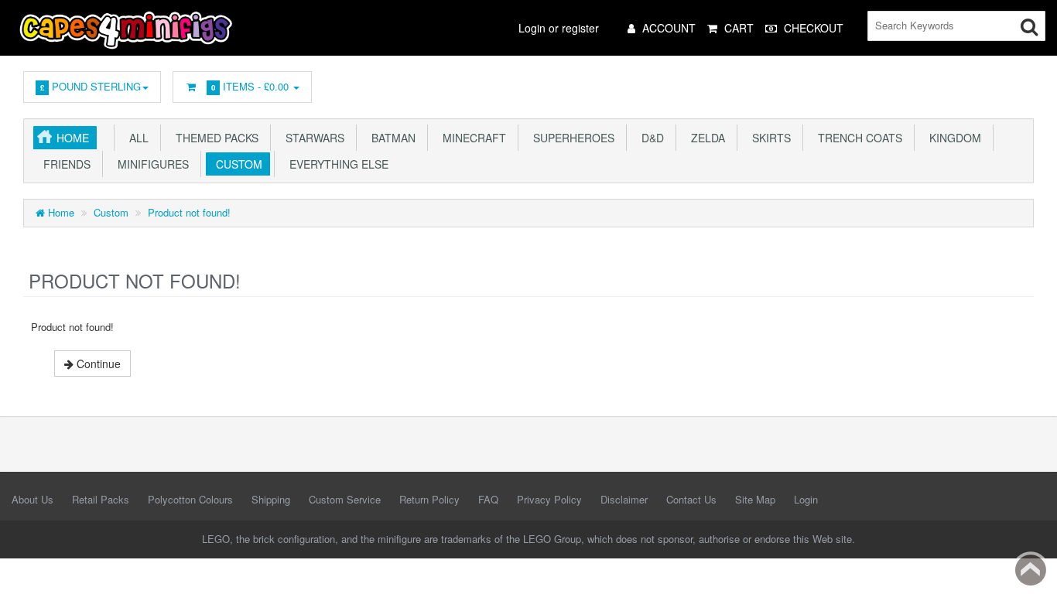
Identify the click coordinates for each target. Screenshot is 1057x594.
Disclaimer (624, 499)
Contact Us (691, 499)
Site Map (755, 499)
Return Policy (429, 499)
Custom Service (345, 499)
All (136, 137)
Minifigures (150, 164)
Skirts (768, 137)
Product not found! (189, 212)
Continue (97, 363)
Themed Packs (213, 137)
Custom (236, 164)
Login (806, 499)
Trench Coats (857, 137)
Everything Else (335, 164)
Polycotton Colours (190, 499)
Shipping (270, 499)
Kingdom (952, 137)
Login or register (558, 28)
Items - (250, 86)
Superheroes (570, 137)
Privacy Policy (549, 499)
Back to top (1030, 570)
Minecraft (471, 137)
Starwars (311, 137)
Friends (64, 164)
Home (72, 137)
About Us (32, 499)
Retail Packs (100, 499)
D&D (649, 137)
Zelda (705, 137)
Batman (390, 137)
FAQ (488, 499)
